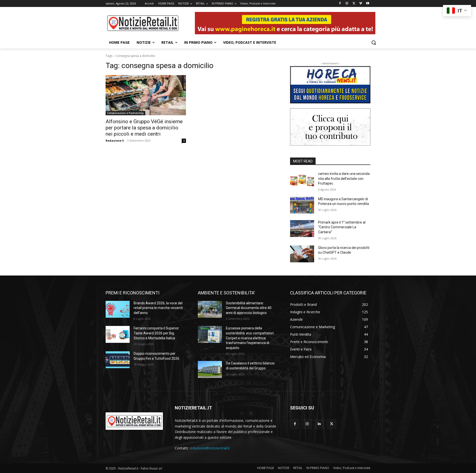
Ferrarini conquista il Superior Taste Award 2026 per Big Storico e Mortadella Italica (156, 333)
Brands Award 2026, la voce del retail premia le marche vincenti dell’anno (158, 308)
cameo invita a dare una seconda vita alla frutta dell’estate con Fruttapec (344, 178)
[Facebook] (340, 3)
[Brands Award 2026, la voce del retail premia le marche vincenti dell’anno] (118, 309)
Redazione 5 (115, 140)
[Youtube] (367, 3)
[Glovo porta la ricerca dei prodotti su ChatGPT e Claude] (302, 253)
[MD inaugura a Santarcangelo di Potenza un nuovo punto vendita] (302, 205)
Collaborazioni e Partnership (125, 113)
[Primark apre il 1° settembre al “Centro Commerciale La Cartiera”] (302, 228)
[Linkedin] (319, 424)
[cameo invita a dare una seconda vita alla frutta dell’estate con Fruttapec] (302, 179)
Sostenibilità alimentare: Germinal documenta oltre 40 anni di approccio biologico (248, 308)
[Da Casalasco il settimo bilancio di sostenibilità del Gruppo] (210, 369)
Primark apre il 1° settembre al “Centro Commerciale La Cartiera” (341, 227)
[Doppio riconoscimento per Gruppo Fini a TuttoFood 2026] (118, 359)
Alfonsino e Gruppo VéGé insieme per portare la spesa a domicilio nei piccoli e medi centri (144, 127)
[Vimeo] (360, 3)
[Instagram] (347, 3)
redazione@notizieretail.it (209, 448)
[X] (354, 3)
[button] (374, 42)
